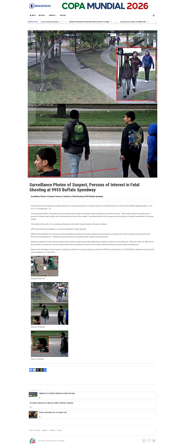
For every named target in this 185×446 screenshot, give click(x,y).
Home (31, 430)
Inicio (34, 15)
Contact (59, 430)
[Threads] (41, 370)
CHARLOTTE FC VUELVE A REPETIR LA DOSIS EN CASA (57, 393)
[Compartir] (44, 370)
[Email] (34, 370)
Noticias (42, 15)
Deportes (52, 15)
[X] (38, 370)
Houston (32, 28)
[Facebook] (31, 370)
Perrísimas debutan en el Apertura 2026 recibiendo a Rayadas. (52, 403)
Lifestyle (63, 15)
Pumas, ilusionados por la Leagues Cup (52, 412)
